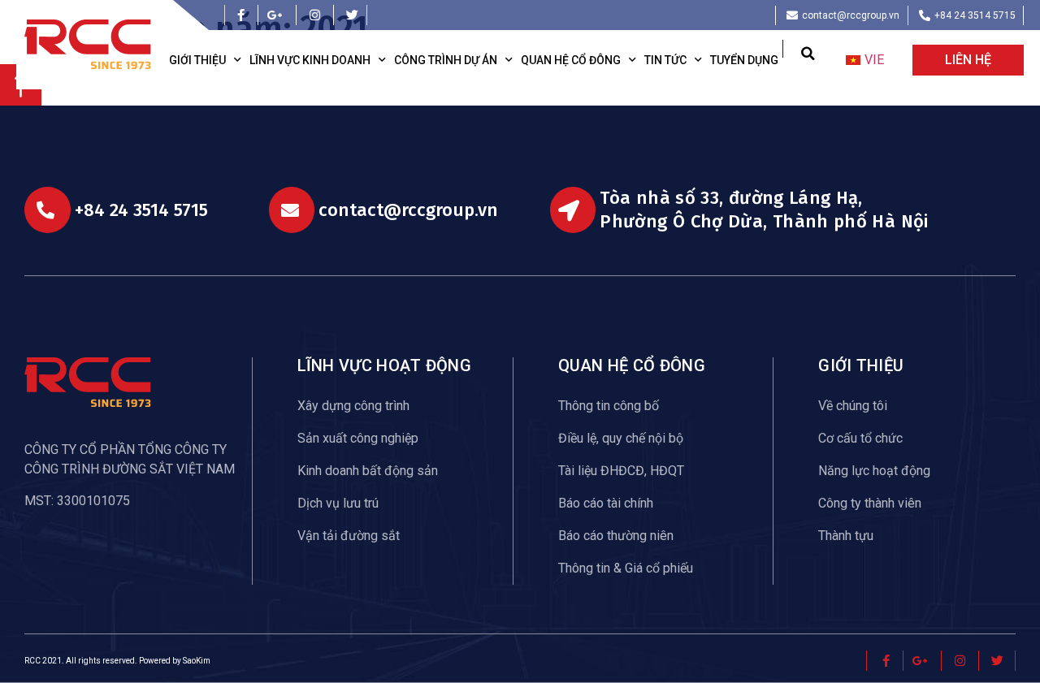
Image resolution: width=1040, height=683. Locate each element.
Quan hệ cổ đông (571, 60)
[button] (808, 53)
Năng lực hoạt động (874, 470)
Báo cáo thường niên (616, 535)
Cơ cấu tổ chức (860, 438)
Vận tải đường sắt (348, 535)
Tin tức (665, 60)
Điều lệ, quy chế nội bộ (620, 438)
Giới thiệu (197, 60)
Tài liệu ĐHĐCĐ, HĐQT (621, 470)
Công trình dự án (445, 60)
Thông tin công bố (608, 405)
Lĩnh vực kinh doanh (309, 60)
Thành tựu (845, 535)
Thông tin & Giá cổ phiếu (625, 568)
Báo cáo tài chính (605, 503)
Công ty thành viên (869, 503)
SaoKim (196, 660)
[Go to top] (20, 101)
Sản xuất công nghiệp (357, 438)
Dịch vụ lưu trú (338, 503)
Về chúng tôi (852, 405)
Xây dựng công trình (353, 405)
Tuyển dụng (744, 60)
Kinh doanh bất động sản (367, 470)
